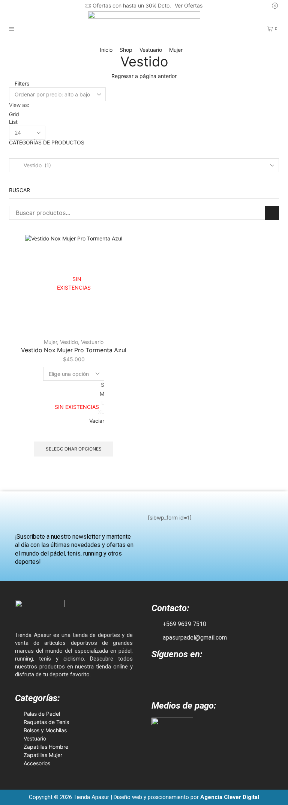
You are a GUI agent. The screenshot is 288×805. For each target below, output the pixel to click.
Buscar (272, 213)
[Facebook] (159, 674)
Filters (21, 83)
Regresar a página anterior (144, 76)
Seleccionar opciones (74, 449)
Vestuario (151, 50)
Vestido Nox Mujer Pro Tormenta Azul (73, 350)
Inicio (106, 50)
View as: (19, 105)
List (13, 122)
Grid (14, 114)
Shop (126, 50)
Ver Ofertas (188, 5)
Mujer (176, 50)
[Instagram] (177, 674)
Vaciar (96, 421)
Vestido (69, 342)
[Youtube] (194, 674)
